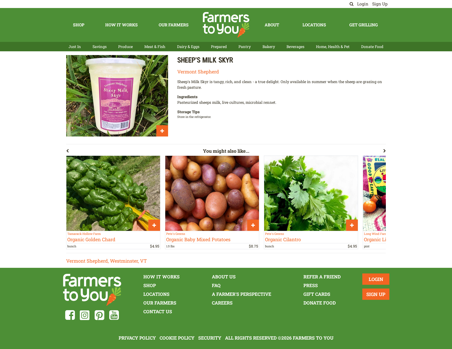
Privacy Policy (137, 338)
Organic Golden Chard (91, 239)
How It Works (121, 25)
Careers (222, 303)
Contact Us (157, 311)
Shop (78, 25)
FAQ (216, 285)
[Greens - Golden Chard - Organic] (113, 193)
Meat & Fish (154, 46)
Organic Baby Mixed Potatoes (198, 239)
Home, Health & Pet (333, 46)
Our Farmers (174, 25)
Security (209, 338)
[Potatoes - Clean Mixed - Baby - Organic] (212, 193)
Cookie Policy (177, 338)
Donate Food (372, 46)
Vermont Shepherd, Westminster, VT (106, 261)
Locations (314, 25)
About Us (224, 277)
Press (310, 285)
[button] (134, 152)
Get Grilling (363, 25)
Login (362, 4)
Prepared (219, 46)
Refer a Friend (322, 277)
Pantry (244, 46)
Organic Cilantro (283, 239)
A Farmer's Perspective (241, 294)
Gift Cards (316, 294)
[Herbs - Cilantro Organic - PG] (311, 193)
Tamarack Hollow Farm (84, 234)
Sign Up (379, 4)
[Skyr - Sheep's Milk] (117, 95)
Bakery (268, 46)
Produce (125, 46)
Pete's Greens (175, 234)
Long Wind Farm (376, 234)
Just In (75, 46)
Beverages (295, 46)
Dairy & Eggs (188, 46)
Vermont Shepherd (198, 71)
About (272, 25)
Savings (100, 46)
